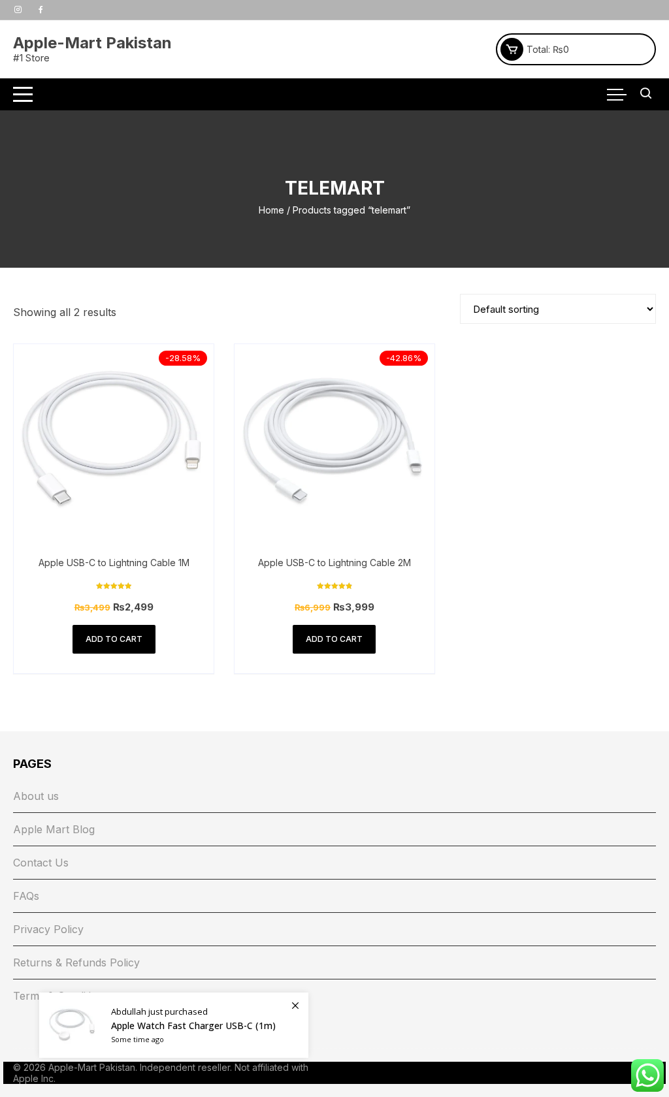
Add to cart (114, 639)
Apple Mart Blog (54, 829)
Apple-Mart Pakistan (92, 42)
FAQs (26, 895)
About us (36, 796)
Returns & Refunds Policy (76, 962)
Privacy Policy (48, 929)
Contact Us (41, 862)
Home (271, 209)
